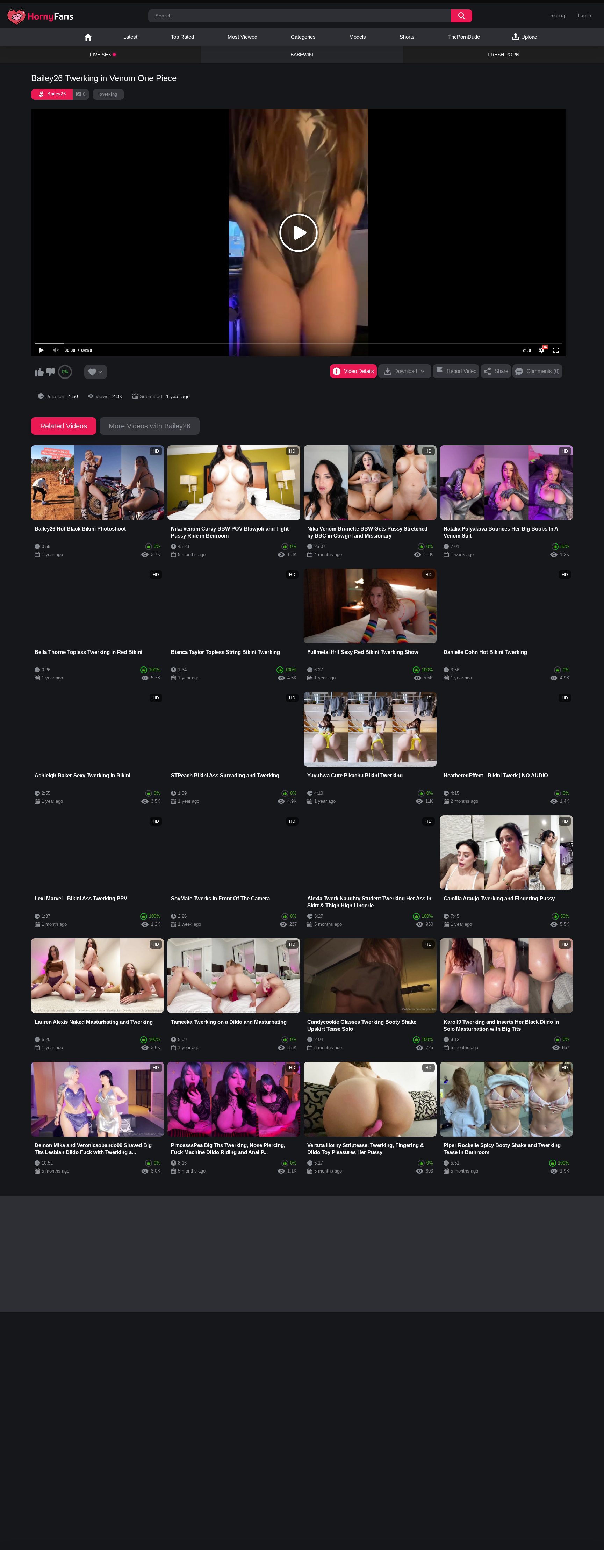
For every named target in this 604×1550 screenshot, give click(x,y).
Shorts (407, 37)
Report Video (461, 371)
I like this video (39, 371)
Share (501, 371)
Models (357, 37)
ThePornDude (464, 37)
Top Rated (182, 37)
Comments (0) (543, 371)
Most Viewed (242, 37)
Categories (303, 37)
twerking (108, 94)
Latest (130, 37)
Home (88, 37)
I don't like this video (50, 371)
